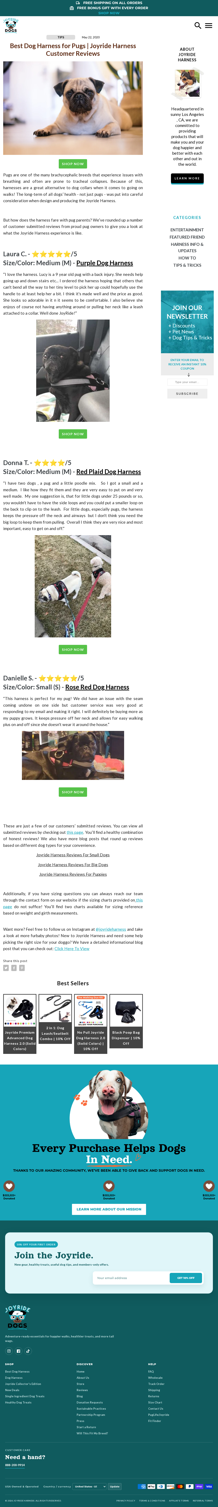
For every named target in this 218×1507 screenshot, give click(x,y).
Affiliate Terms (179, 1500)
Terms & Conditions (152, 1500)
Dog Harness (14, 1377)
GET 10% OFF (186, 1277)
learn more (187, 178)
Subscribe (187, 393)
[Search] (198, 25)
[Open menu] (208, 25)
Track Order (156, 1384)
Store (80, 1384)
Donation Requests (90, 1402)
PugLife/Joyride (158, 1414)
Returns (153, 1396)
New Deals (12, 1390)
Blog (80, 1396)
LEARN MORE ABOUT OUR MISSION (109, 1209)
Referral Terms (203, 1500)
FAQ (151, 1371)
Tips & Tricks (187, 265)
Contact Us (155, 1408)
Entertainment (187, 229)
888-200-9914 (15, 1465)
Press (80, 1421)
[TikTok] (28, 1351)
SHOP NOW (109, 13)
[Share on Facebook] (14, 968)
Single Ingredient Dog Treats (24, 1396)
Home (81, 1371)
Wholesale (155, 1377)
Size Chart (155, 1402)
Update (114, 1486)
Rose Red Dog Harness (97, 687)
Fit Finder (154, 1421)
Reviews (82, 1390)
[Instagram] (9, 1351)
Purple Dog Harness (104, 263)
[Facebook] (18, 1351)
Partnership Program (91, 1414)
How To (187, 257)
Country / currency (57, 1486)
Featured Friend (187, 237)
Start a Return (86, 1427)
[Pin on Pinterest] (22, 968)
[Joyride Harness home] (11, 25)
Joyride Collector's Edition (23, 1384)
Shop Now (73, 164)
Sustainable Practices (91, 1408)
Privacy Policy (125, 1500)
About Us (83, 1377)
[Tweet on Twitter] (6, 968)
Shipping (154, 1390)
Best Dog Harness (17, 1371)
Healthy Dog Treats (18, 1402)
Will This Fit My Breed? (92, 1433)
